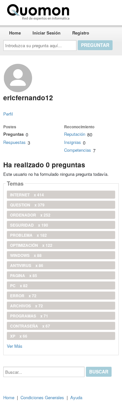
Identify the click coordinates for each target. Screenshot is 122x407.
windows (26, 255)
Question (27, 205)
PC (19, 285)
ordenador (30, 215)
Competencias (77, 150)
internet (27, 195)
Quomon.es (92, 11)
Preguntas (13, 134)
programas (29, 316)
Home (15, 33)
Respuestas (14, 142)
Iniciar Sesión (47, 33)
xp (18, 336)
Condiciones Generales (42, 397)
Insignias (72, 142)
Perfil (8, 114)
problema (28, 235)
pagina (23, 275)
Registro (80, 33)
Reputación (74, 134)
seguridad (29, 225)
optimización (31, 245)
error (23, 296)
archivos (26, 306)
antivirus (26, 265)
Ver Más (14, 345)
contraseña (30, 326)
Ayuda (76, 397)
